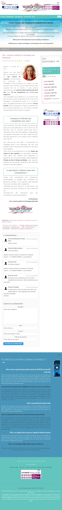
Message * (21, 307)
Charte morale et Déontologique (44, 467)
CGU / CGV (22, 467)
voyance (32, 92)
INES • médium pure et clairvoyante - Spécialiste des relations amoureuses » (19, 227)
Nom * (21, 325)
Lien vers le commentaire (32, 238)
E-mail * (20, 331)
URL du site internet (21, 337)
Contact (27, 467)
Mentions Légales (14, 467)
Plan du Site (33, 467)
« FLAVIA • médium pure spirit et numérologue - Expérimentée (20, 226)
